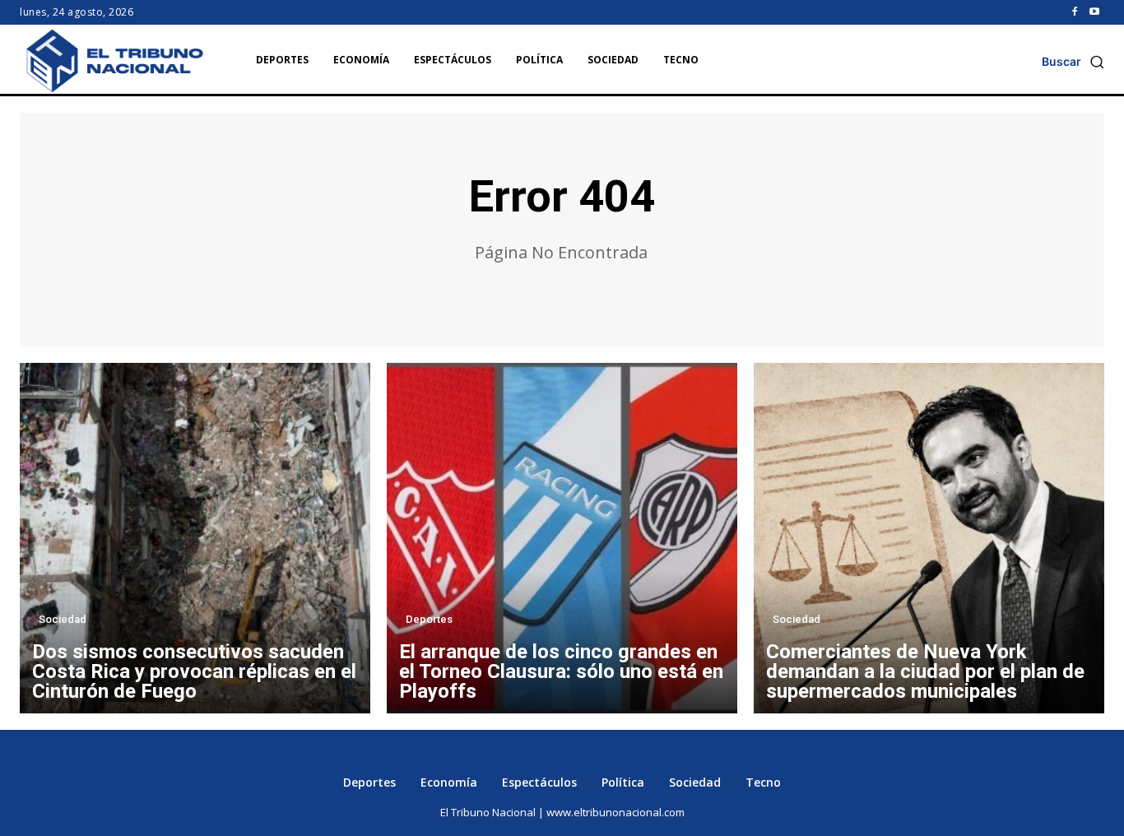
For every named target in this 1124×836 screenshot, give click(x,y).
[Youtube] (1094, 12)
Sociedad (62, 619)
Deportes (429, 619)
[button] (1073, 61)
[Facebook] (1075, 12)
